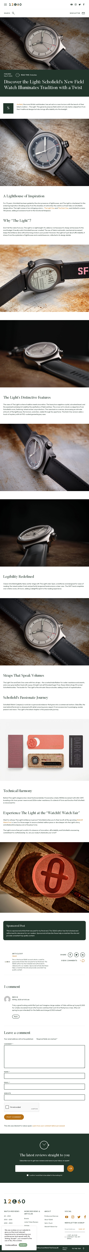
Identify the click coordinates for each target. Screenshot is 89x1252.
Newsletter (75, 13)
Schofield (20, 104)
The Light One (49, 208)
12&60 (14, 956)
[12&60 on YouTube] (72, 4)
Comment (8, 1044)
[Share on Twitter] (76, 954)
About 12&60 (48, 1219)
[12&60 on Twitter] (80, 4)
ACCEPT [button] (23, 1245)
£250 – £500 (8, 1223)
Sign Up (82, 1229)
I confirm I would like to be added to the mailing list (45, 1175)
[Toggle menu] (6, 4)
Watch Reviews (11, 1211)
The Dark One (63, 208)
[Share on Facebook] (70, 954)
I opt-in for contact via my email (73, 1236)
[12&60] (15, 4)
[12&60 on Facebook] (84, 4)
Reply (16, 1016)
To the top (76, 1248)
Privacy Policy (65, 1248)
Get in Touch (48, 1223)
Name (7, 1072)
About (47, 1211)
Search (7, 13)
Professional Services (51, 1216)
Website (7, 1093)
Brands (26, 1218)
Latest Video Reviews (31, 1222)
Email (7, 1082)
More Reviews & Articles (32, 1212)
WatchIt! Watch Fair (50, 1226)
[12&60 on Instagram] (76, 4)
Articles (26, 1225)
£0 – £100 (7, 1216)
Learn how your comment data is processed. (48, 1126)
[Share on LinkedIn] (82, 954)
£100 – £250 (8, 1219)
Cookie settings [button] (11, 1245)
